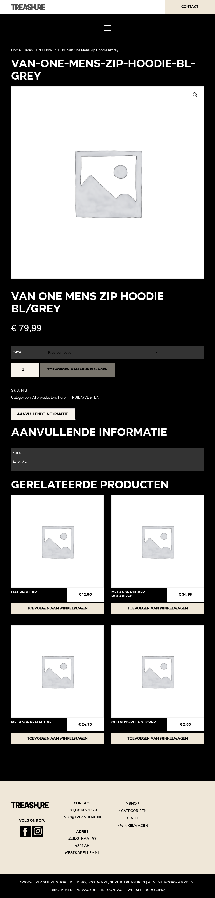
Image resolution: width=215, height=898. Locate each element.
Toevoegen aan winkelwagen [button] (57, 608)
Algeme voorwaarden (170, 882)
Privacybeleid (89, 889)
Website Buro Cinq (146, 889)
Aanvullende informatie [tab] (42, 414)
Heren (28, 50)
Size (17, 352)
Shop (134, 803)
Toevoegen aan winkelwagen (77, 369)
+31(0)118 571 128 (82, 810)
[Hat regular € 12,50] (57, 541)
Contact (189, 6)
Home (16, 50)
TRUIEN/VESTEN (50, 50)
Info (134, 818)
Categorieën (134, 810)
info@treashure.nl (82, 817)
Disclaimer (61, 889)
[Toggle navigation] (107, 28)
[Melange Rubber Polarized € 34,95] (157, 541)
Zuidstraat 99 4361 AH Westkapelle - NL (82, 845)
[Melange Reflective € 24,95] (57, 671)
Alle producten (44, 397)
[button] (195, 95)
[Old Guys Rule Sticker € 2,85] (157, 671)
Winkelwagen (134, 825)
